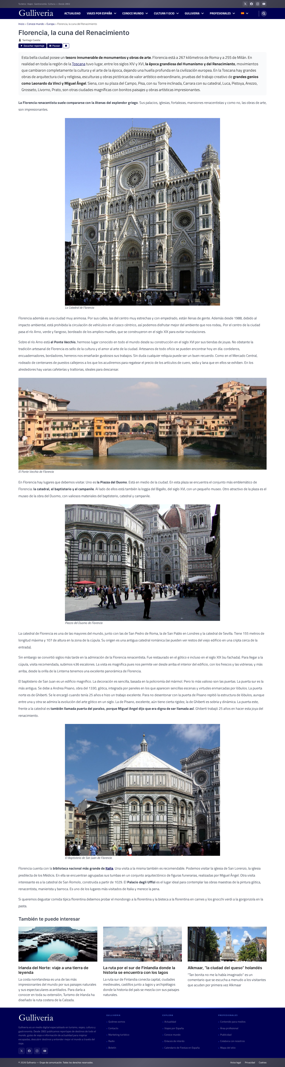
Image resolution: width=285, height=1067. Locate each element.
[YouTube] (45, 1051)
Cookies (263, 1062)
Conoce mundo (133, 13)
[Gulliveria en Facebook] (251, 4)
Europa (50, 24)
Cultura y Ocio (164, 13)
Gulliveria (192, 13)
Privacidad (250, 1062)
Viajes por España (99, 13)
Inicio (21, 24)
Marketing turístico (118, 1035)
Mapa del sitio (228, 1048)
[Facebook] (29, 1051)
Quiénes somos (116, 1022)
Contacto (113, 1028)
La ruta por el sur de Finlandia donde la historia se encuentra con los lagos (139, 970)
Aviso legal (235, 1062)
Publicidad (225, 1035)
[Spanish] (244, 13)
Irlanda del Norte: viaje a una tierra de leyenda (53, 970)
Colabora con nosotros (232, 1041)
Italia (109, 868)
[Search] (264, 14)
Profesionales (220, 13)
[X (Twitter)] (21, 1051)
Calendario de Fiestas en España (182, 1048)
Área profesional (229, 1028)
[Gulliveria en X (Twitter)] (245, 4)
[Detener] (66, 45)
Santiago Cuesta (31, 40)
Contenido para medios (232, 1022)
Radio (111, 1041)
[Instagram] (37, 1051)
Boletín (112, 1048)
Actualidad (72, 13)
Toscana (78, 64)
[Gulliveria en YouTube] (264, 4)
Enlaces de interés (174, 1041)
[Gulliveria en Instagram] (257, 4)
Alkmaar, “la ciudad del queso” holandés (225, 967)
